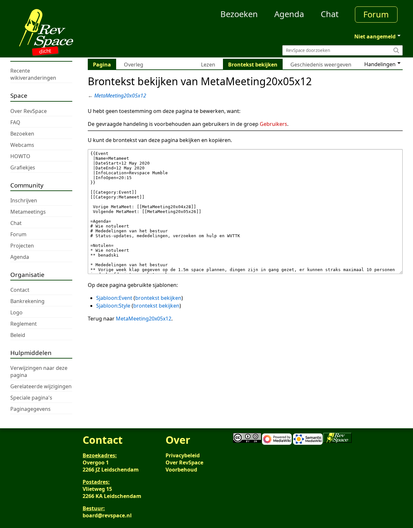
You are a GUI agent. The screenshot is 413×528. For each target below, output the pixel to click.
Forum (376, 14)
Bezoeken (239, 14)
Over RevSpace (184, 462)
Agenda (289, 14)
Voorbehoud (181, 469)
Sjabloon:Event (114, 297)
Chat (329, 14)
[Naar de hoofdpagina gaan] (59, 28)
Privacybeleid (183, 455)
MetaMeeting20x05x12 (120, 95)
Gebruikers (273, 123)
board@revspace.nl (107, 515)
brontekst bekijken (158, 297)
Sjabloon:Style (113, 305)
